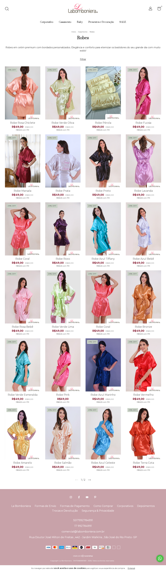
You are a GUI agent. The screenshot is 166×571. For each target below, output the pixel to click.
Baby (80, 22)
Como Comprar (103, 506)
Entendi (131, 568)
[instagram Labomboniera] (71, 497)
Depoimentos (146, 506)
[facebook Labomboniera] (79, 497)
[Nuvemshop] (83, 556)
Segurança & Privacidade (98, 510)
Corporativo (46, 22)
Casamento (65, 22)
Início (73, 32)
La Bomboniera (21, 506)
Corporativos (125, 506)
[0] (158, 9)
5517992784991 (83, 520)
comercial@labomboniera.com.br (83, 531)
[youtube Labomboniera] (87, 497)
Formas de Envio (45, 506)
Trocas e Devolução (65, 510)
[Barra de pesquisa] (8, 9)
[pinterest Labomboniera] (95, 497)
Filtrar (83, 59)
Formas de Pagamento (75, 506)
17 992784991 (83, 525)
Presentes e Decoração (101, 22)
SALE (122, 22)
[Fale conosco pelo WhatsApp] (160, 558)
